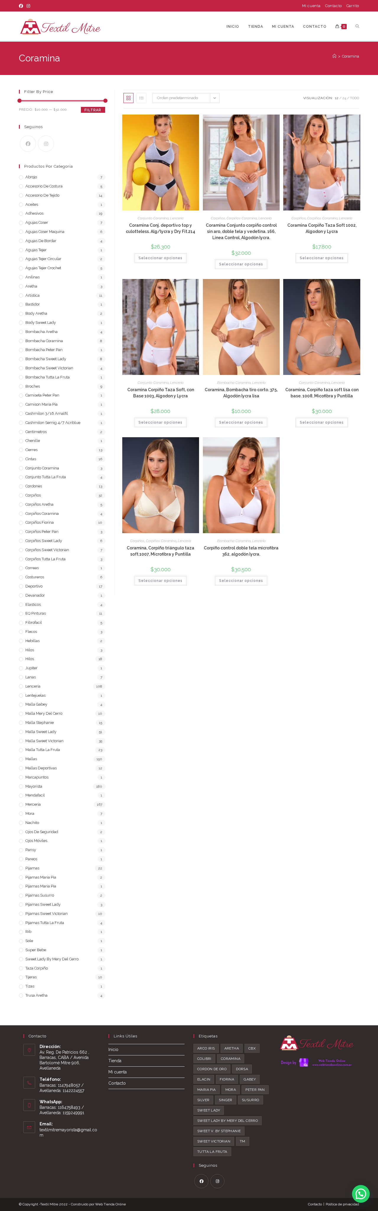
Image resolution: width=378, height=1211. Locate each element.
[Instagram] (28, 6)
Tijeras (31, 977)
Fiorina (227, 1079)
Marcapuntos (36, 777)
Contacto (333, 6)
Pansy (30, 850)
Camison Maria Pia (41, 404)
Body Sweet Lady (40, 322)
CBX (252, 1048)
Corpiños (218, 218)
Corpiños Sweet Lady (43, 540)
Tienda (114, 1060)
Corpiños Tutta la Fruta (45, 559)
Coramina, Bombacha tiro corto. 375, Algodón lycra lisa (241, 392)
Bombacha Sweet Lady (45, 359)
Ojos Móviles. (36, 840)
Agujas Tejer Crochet (43, 268)
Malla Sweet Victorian (44, 741)
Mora (29, 813)
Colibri (204, 1059)
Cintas (30, 459)
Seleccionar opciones (161, 258)
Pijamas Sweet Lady (43, 904)
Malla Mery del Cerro (43, 713)
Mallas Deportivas (41, 768)
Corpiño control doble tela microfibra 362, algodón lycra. (241, 551)
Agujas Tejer (36, 250)
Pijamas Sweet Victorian (46, 913)
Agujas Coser (36, 222)
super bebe (35, 950)
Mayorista (33, 786)
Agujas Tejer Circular (43, 259)
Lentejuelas (35, 695)
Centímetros (36, 432)
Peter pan (255, 1090)
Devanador (35, 595)
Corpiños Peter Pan (41, 531)
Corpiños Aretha (39, 504)
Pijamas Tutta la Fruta (44, 923)
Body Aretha (36, 313)
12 (336, 98)
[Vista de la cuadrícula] (128, 98)
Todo (354, 98)
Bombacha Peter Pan (44, 349)
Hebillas (32, 641)
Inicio (113, 1049)
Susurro (250, 1100)
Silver (203, 1100)
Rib (28, 931)
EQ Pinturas (35, 613)
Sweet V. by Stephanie (219, 1131)
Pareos (31, 859)
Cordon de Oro (212, 1069)
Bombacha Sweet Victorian (49, 368)
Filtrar (92, 110)
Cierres (31, 450)
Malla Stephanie (39, 722)
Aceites (31, 204)
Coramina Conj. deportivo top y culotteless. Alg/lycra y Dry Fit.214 (160, 228)
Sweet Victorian (213, 1141)
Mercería (33, 804)
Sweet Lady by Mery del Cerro (227, 1121)
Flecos (31, 631)
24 (344, 98)
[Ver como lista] (141, 98)
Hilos (29, 650)
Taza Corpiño (36, 968)
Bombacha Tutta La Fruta (47, 377)
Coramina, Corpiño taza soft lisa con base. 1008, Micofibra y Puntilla (322, 392)
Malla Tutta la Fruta (42, 750)
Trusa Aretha (36, 995)
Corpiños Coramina (242, 218)
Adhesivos (34, 213)
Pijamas (32, 868)
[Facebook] (22, 6)
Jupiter (31, 668)
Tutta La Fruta (212, 1152)
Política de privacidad (342, 1204)
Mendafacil (35, 795)
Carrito (352, 6)
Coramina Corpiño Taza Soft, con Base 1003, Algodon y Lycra (160, 392)
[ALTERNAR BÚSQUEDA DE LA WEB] (357, 26)
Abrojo (31, 177)
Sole (29, 941)
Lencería (176, 218)
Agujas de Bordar (40, 241)
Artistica (32, 295)
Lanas (30, 677)
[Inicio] (334, 56)
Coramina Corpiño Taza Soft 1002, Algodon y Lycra (321, 228)
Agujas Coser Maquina (44, 231)
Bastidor (32, 304)
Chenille (32, 440)
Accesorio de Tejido (42, 195)
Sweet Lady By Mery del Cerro (52, 959)
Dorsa (242, 1069)
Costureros (34, 577)
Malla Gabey (36, 704)
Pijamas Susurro (39, 895)
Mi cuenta (311, 6)
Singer (225, 1100)
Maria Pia (206, 1090)
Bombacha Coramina (234, 383)
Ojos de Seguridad (41, 832)
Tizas (29, 986)
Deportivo (34, 586)
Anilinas (32, 277)
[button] (361, 1194)
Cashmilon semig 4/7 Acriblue (52, 422)
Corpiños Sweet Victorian (47, 550)
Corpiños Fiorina (39, 522)
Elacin (203, 1079)
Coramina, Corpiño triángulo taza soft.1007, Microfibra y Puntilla (160, 551)
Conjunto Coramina (153, 218)
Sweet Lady (208, 1110)
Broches (32, 386)
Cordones (33, 486)
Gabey (250, 1079)
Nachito (32, 822)
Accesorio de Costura (44, 186)
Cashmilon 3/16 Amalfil (46, 413)
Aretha (31, 286)
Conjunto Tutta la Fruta (45, 477)
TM (242, 1141)
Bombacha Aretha (41, 331)
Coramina (350, 56)
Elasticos (33, 604)
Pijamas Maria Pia (40, 877)
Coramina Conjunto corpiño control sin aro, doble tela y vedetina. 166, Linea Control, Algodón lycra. (241, 231)
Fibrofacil (33, 622)
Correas (32, 568)
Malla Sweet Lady (40, 731)
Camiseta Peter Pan (42, 395)
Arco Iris (206, 1048)
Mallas (31, 759)
